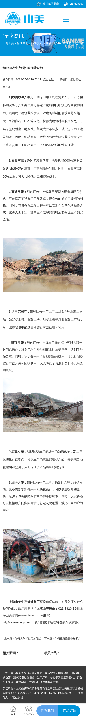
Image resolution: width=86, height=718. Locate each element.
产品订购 (69, 710)
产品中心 (28, 714)
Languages (76, 3)
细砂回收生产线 (19, 97)
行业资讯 (37, 43)
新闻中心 (22, 43)
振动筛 (44, 160)
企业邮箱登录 (51, 3)
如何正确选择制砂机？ (68, 638)
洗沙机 (56, 160)
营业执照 (17, 697)
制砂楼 (76, 673)
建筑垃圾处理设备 (24, 677)
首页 (13, 714)
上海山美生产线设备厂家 (26, 601)
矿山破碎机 (62, 673)
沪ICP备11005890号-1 (60, 693)
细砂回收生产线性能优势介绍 (64, 43)
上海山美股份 (46, 608)
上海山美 (8, 43)
